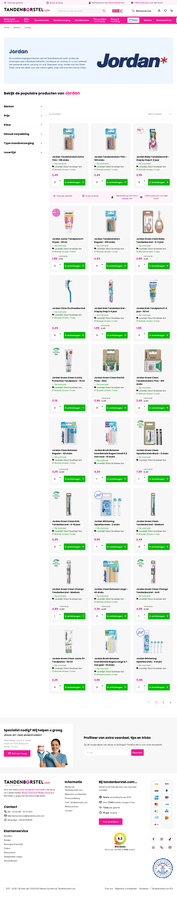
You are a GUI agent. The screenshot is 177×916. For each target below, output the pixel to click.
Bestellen (8, 836)
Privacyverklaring (72, 798)
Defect (7, 848)
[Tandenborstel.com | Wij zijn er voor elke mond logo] (27, 10)
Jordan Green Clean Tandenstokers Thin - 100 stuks (150, 381)
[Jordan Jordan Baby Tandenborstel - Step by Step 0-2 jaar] (153, 139)
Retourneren (9, 852)
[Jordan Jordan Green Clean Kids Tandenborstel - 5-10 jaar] (69, 504)
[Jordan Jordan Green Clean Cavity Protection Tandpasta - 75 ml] (69, 360)
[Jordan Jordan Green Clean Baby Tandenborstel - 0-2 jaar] (153, 222)
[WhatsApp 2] (153, 847)
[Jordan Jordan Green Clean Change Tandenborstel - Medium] (69, 572)
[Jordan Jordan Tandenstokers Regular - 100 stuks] (111, 222)
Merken (148, 20)
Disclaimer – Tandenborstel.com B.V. (156, 888)
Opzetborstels (41, 20)
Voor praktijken (110, 821)
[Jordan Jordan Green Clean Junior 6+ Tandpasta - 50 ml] (69, 641)
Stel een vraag (19, 753)
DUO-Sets (27, 20)
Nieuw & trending (115, 20)
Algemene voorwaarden (76, 794)
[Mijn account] (159, 10)
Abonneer (137, 752)
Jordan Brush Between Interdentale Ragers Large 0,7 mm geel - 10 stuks (110, 661)
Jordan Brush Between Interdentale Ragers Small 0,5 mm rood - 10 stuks (110, 453)
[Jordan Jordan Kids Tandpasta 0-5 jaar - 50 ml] (153, 291)
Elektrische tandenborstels (11, 20)
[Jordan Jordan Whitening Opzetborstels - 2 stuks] (111, 504)
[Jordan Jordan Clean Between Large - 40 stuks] (111, 572)
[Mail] (170, 847)
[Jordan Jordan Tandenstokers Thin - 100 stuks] (111, 139)
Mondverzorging (62, 20)
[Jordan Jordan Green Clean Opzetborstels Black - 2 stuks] (153, 433)
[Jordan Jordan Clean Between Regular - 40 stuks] (69, 433)
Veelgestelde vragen (13, 856)
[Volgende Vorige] (170, 702)
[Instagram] (162, 839)
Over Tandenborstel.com (76, 802)
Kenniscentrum (164, 20)
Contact (68, 810)
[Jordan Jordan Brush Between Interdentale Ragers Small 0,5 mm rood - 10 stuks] (111, 433)
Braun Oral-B (28, 792)
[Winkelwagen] (171, 10)
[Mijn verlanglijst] (165, 10)
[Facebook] (153, 839)
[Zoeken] (104, 11)
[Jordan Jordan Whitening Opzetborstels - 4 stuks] (153, 641)
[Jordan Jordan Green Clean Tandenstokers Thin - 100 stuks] (153, 360)
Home (7, 27)
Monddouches (82, 20)
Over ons (109, 888)
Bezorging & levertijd (13, 844)
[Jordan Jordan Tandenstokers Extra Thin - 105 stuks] (69, 139)
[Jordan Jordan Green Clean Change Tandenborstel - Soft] (153, 572)
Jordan (27, 27)
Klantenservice (143, 11)
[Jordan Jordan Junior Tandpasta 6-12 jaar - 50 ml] (69, 222)
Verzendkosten (10, 860)
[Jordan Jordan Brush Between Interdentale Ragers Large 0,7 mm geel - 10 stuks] (111, 641)
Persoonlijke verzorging (100, 20)
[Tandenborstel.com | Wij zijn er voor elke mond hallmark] (117, 10)
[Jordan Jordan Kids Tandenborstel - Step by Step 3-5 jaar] (111, 291)
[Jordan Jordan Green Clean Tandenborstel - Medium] (153, 504)
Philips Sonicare (46, 792)
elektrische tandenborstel (26, 789)
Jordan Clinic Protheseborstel (68, 308)
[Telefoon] (162, 847)
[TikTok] (170, 839)
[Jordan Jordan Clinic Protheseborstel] (69, 291)
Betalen (7, 840)
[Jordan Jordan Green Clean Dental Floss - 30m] (111, 360)
